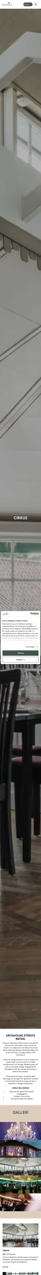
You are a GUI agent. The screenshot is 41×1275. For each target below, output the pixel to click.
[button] (28, 4)
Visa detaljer (30, 647)
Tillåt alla (20, 653)
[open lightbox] (20, 1131)
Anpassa (19, 659)
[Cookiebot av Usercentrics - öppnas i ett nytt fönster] (30, 613)
